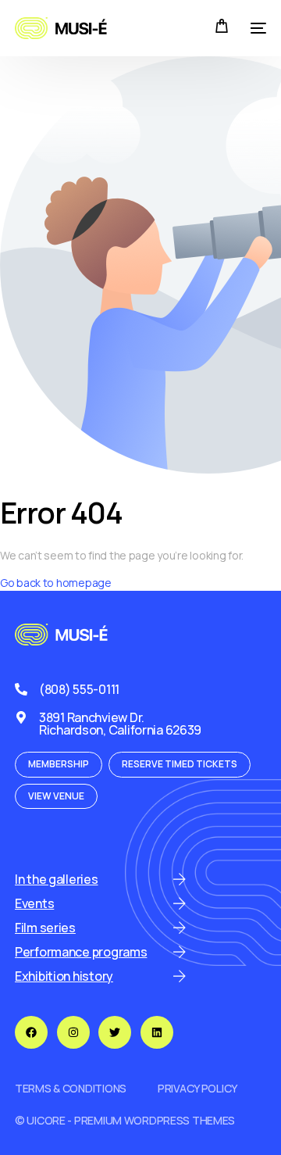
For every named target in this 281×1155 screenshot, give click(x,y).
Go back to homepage (56, 582)
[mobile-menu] (255, 28)
